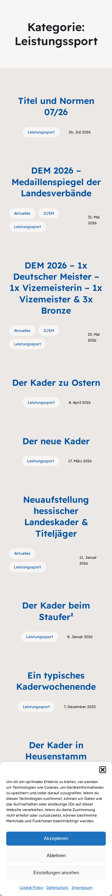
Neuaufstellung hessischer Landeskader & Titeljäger (56, 516)
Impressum (82, 887)
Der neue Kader (56, 441)
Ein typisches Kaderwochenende (56, 681)
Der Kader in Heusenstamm (56, 751)
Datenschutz (57, 887)
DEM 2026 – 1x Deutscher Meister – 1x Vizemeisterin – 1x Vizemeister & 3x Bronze (56, 288)
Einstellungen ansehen (56, 872)
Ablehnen (56, 855)
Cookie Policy (31, 887)
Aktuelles (22, 213)
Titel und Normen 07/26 (56, 106)
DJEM (49, 213)
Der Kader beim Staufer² (56, 611)
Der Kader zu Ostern (56, 382)
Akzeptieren (56, 838)
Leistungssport (41, 132)
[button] (103, 770)
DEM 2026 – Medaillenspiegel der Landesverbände (56, 181)
